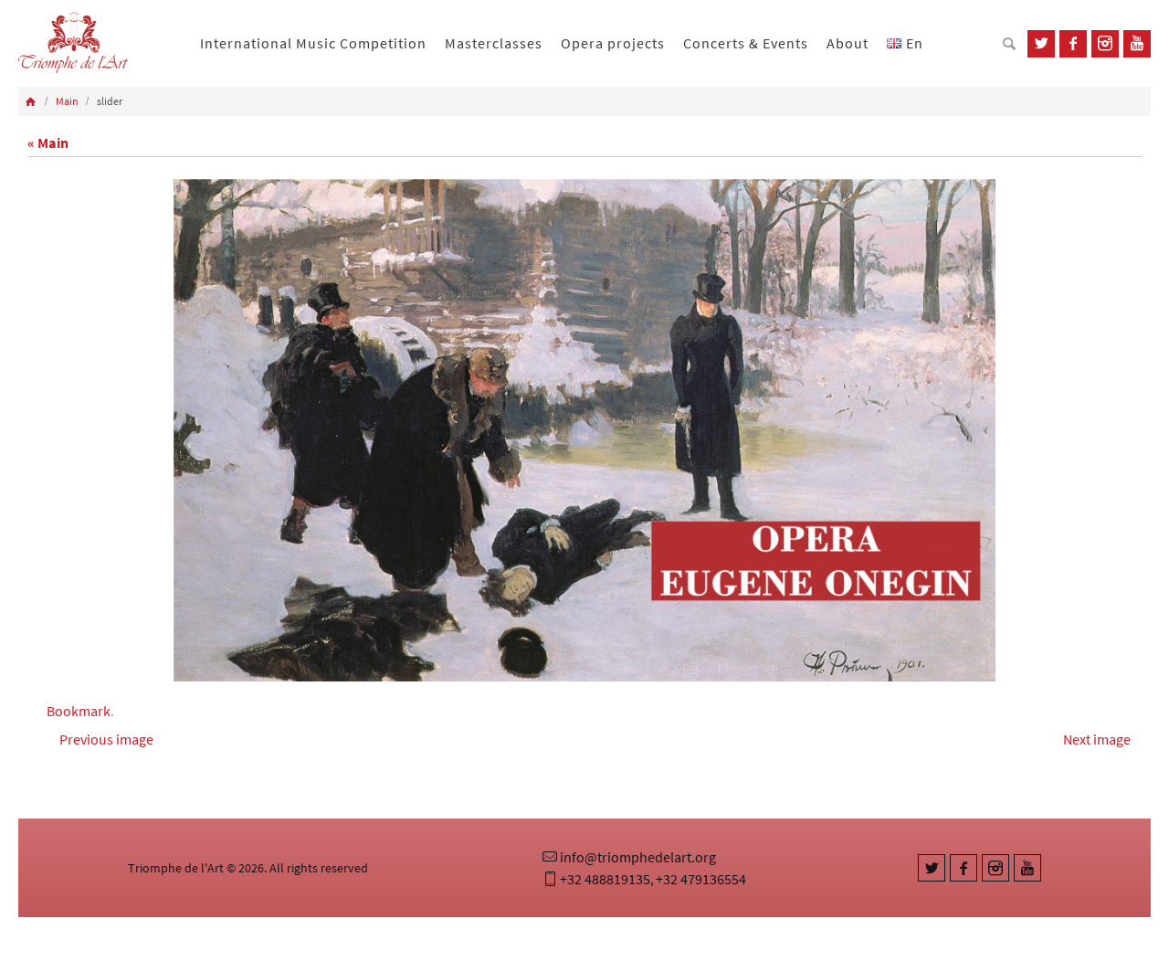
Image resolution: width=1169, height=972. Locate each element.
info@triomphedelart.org (638, 857)
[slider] (584, 430)
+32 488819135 (605, 879)
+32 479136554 (701, 879)
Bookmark (79, 711)
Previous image (106, 739)
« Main (47, 142)
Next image (1097, 739)
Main (67, 101)
